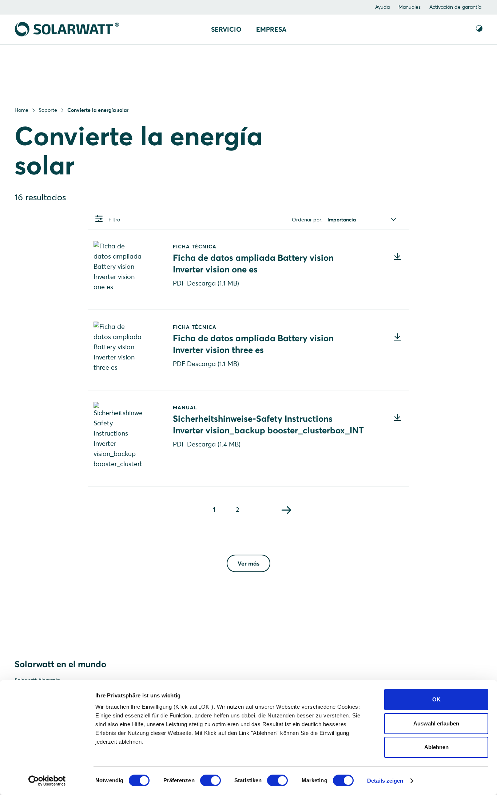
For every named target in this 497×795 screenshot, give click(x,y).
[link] (286, 510)
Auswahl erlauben (436, 723)
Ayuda (382, 7)
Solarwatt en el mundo (60, 664)
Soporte (48, 110)
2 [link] (237, 509)
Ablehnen (436, 747)
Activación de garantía (455, 7)
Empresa (271, 29)
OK (436, 699)
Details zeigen (385, 781)
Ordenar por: (307, 219)
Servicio (226, 29)
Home (21, 110)
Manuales (409, 7)
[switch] (210, 780)
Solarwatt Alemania (37, 680)
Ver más (248, 563)
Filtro (114, 219)
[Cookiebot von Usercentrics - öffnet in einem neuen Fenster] (47, 780)
